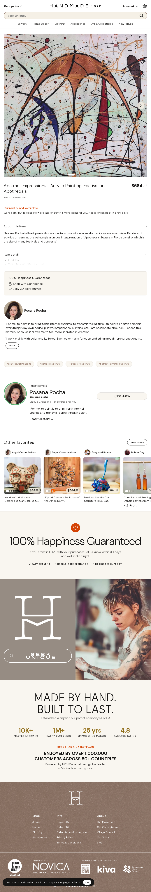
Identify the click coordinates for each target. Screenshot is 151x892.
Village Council (106, 832)
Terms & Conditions (69, 842)
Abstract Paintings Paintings (114, 363)
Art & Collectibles (102, 23)
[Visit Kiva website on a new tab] (106, 869)
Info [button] (59, 816)
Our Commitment (108, 827)
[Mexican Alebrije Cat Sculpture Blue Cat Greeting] (101, 475)
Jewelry (22, 23)
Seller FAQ (63, 827)
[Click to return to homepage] (75, 6)
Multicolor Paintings (79, 363)
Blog (99, 842)
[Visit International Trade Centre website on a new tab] (133, 869)
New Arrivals (126, 23)
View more (137, 442)
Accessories (78, 23)
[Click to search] (142, 15)
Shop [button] (36, 816)
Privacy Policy (65, 837)
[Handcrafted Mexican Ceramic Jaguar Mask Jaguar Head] (22, 475)
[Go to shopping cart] (144, 6)
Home (36, 827)
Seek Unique (41, 656)
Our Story (103, 837)
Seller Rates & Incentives (72, 832)
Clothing (60, 23)
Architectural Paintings (19, 363)
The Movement (106, 822)
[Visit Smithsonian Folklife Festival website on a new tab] (85, 869)
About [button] (101, 816)
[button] (13, 6)
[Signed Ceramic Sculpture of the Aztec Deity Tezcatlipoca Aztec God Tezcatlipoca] (62, 475)
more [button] (12, 346)
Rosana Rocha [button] (35, 310)
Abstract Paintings (50, 363)
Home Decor (41, 23)
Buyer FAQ (63, 822)
